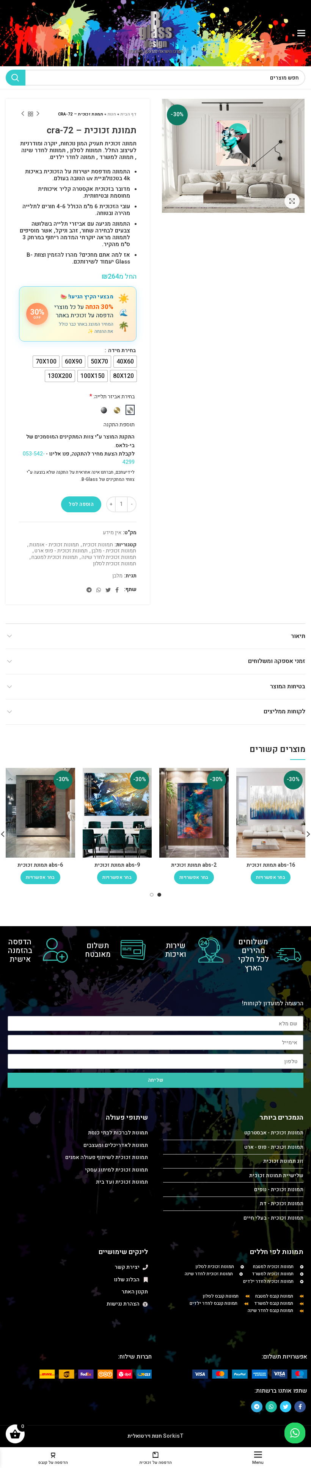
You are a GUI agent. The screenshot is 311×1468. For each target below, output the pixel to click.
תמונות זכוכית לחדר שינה (109, 557)
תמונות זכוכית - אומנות (54, 545)
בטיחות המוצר (287, 686)
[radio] (125, 361)
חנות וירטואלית (144, 1436)
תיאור (298, 636)
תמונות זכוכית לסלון (114, 564)
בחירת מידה (121, 350)
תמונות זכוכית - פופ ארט (61, 551)
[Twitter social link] (108, 590)
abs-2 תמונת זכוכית (194, 865)
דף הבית (129, 114)
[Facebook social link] (117, 590)
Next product (23, 114)
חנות (112, 114)
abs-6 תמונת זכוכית (40, 865)
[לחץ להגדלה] (292, 201)
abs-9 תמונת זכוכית (117, 865)
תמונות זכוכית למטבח (54, 557)
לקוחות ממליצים (284, 711)
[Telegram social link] (89, 590)
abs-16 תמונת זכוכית (271, 865)
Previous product (38, 114)
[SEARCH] (15, 78)
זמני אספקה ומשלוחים (276, 661)
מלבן (117, 576)
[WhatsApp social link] (98, 590)
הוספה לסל (81, 504)
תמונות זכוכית (98, 545)
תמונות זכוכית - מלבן (113, 551)
